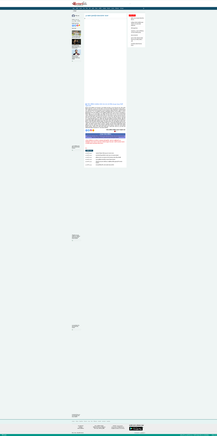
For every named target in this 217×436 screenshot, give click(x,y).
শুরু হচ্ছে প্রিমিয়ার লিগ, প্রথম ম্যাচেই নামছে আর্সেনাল (105, 165)
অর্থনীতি (100, 8)
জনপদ (81, 8)
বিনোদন (108, 8)
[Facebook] (73, 26)
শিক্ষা (87, 8)
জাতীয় (77, 8)
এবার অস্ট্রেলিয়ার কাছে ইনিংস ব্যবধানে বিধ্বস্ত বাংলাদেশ (105, 159)
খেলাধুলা (104, 8)
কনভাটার (108, 421)
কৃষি (89, 8)
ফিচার (96, 8)
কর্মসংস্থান (122, 8)
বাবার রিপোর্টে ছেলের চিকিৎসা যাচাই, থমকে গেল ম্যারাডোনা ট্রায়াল (107, 155)
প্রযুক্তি (93, 8)
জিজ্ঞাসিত (81, 421)
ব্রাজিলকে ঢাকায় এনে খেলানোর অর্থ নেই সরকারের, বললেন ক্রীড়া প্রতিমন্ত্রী (108, 157)
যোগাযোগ (104, 421)
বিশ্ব (84, 8)
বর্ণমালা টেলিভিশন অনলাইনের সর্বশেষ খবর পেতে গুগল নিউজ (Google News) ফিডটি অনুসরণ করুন (104, 105)
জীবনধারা (117, 8)
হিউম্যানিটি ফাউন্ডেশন (80, 432)
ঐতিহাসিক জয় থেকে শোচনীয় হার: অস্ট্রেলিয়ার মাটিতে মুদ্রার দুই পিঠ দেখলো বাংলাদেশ (109, 162)
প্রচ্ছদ (74, 8)
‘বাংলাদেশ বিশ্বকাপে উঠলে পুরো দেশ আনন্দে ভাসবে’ (105, 153)
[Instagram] (77, 26)
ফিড (92, 421)
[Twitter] (75, 26)
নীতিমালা (95, 421)
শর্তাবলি (99, 421)
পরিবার (77, 421)
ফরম (89, 421)
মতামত (112, 8)
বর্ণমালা (73, 421)
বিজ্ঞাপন (85, 421)
